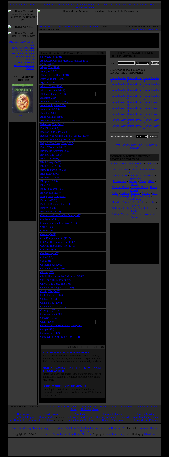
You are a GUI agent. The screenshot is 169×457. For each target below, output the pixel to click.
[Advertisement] (22, 171)
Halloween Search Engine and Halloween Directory (80, 419)
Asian (135, 166)
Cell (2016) (46, 261)
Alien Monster (118, 163)
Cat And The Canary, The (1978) (57, 245)
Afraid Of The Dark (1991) (54, 75)
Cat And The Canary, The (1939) (57, 242)
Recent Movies (119, 4)
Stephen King (129, 208)
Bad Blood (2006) (49, 128)
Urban (115, 214)
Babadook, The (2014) (52, 124)
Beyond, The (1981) (51, 154)
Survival (143, 208)
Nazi (154, 193)
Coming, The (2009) (51, 302)
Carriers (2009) (48, 234)
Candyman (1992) (49, 219)
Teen (152, 208)
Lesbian (124, 193)
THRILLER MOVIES (22, 53)
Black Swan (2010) (50, 166)
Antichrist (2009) (49, 113)
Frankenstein (119, 181)
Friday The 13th (108, 406)
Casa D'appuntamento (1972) (55, 238)
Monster (135, 193)
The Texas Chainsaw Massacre (60, 406)
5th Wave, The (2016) (51, 56)
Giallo (151, 181)
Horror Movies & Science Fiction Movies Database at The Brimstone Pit (87, 428)
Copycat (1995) (48, 317)
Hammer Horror (120, 187)
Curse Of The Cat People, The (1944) (60, 336)
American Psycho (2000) (53, 105)
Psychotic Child (142, 196)
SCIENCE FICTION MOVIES (81, 26)
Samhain (80, 414)
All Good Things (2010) (53, 94)
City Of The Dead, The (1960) (56, 283)
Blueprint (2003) (49, 181)
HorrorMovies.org (21, 428)
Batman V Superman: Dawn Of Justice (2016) (64, 135)
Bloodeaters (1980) (50, 173)
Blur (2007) (46, 185)
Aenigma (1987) (48, 71)
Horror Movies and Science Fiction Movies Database (145, 419)
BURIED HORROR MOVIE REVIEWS (66, 352)
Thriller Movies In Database (94, 4)
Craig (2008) (47, 321)
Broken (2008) (48, 207)
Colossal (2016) (48, 298)
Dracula (134, 175)
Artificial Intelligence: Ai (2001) (57, 120)
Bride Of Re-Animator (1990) (55, 204)
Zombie (135, 217)
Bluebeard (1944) (49, 177)
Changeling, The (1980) (52, 268)
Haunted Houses (112, 414)
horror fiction (46, 420)
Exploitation (134, 178)
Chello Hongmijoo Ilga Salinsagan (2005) (62, 276)
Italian (115, 193)
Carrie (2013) (47, 230)
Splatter (116, 208)
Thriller (134, 211)
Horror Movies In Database (24, 4)
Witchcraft (150, 214)
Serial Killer (139, 202)
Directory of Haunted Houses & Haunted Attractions (112, 419)
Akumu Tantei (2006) (51, 86)
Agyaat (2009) (47, 82)
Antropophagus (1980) (52, 116)
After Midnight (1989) (52, 78)
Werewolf (137, 214)
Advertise (154, 4)
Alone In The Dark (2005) (54, 101)
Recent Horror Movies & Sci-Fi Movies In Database (135, 146)
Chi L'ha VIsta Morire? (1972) (56, 279)
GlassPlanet (150, 434)
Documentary (120, 175)
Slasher (151, 202)
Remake (116, 202)
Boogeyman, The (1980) (53, 196)
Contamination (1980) (51, 314)
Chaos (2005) (47, 272)
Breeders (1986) (48, 200)
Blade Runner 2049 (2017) (54, 169)
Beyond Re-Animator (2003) (55, 150)
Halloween (126, 406)
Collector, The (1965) (51, 295)
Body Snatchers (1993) (52, 188)
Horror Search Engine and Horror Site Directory (23, 419)
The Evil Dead (88, 406)
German (133, 181)
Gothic (134, 184)
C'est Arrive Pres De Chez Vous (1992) (60, 215)
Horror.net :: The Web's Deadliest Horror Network (65, 434)
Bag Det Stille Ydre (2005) (54, 132)
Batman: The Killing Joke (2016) (57, 139)
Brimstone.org (40, 428)
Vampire (125, 214)
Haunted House (139, 187)
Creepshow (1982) (50, 333)
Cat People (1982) (49, 253)
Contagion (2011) (49, 310)
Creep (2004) (47, 329)
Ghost (142, 181)
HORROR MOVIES (50, 26)
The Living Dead (90, 409)
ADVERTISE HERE (23, 62)
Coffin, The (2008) (50, 291)
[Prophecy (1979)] (22, 114)
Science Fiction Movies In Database (59, 4)
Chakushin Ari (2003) (51, 264)
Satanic (127, 202)
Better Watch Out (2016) (53, 147)
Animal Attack (135, 163)
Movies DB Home (85, 7)
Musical (146, 193)
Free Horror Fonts (138, 4)
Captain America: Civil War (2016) (58, 223)
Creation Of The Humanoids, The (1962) (61, 325)
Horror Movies (145, 414)
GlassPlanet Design (115, 434)
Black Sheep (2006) (50, 162)
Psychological (124, 196)
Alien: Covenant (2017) (52, 90)
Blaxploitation (121, 169)
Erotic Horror (147, 175)
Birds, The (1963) (49, 158)
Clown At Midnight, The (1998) (57, 287)
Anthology (151, 163)
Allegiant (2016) (48, 97)
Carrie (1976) (47, 226)
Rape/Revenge (134, 199)
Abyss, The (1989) (50, 67)
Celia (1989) (46, 257)
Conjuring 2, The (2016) (53, 306)
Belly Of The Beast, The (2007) (57, 143)
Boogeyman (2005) (50, 192)
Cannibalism (137, 169)
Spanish (135, 205)
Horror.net (23, 414)
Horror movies (46, 417)
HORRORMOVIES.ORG (145, 29)
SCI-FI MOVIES (25, 50)
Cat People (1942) (49, 249)
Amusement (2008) (50, 109)
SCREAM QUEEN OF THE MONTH (64, 386)
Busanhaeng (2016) (50, 211)
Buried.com (51, 414)
